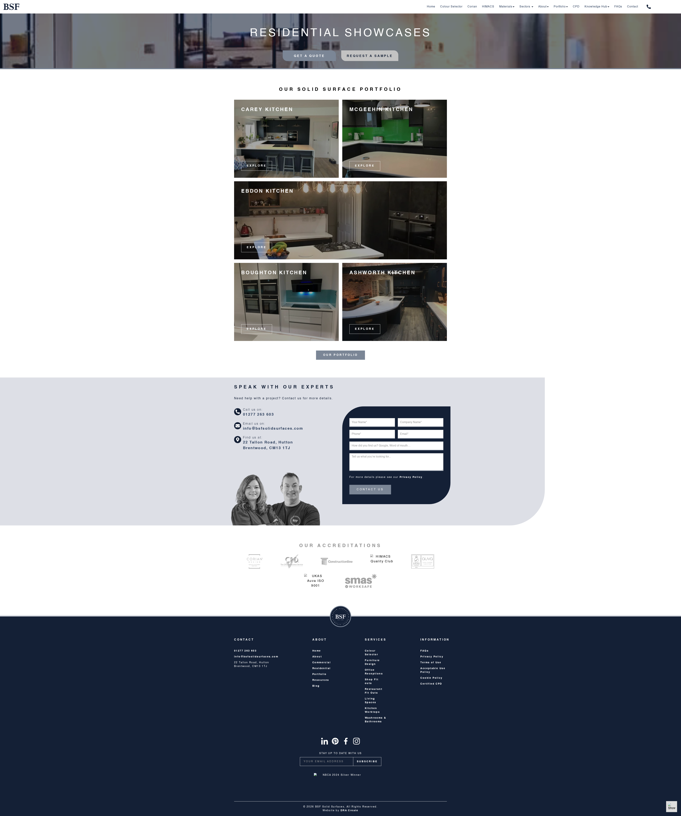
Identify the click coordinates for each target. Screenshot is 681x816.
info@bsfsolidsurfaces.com (273, 429)
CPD (576, 6)
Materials (505, 6)
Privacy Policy (411, 477)
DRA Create (349, 810)
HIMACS (488, 6)
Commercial (321, 662)
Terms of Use (430, 662)
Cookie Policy (431, 678)
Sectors (525, 6)
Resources (320, 680)
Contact (632, 6)
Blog (316, 686)
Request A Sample (370, 56)
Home (431, 6)
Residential (321, 668)
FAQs (618, 6)
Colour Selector (451, 6)
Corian (472, 6)
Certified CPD (431, 684)
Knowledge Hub (596, 6)
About (542, 6)
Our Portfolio (340, 355)
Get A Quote (309, 56)
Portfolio (560, 6)
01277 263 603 (258, 415)
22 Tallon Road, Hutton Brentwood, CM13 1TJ (268, 445)
